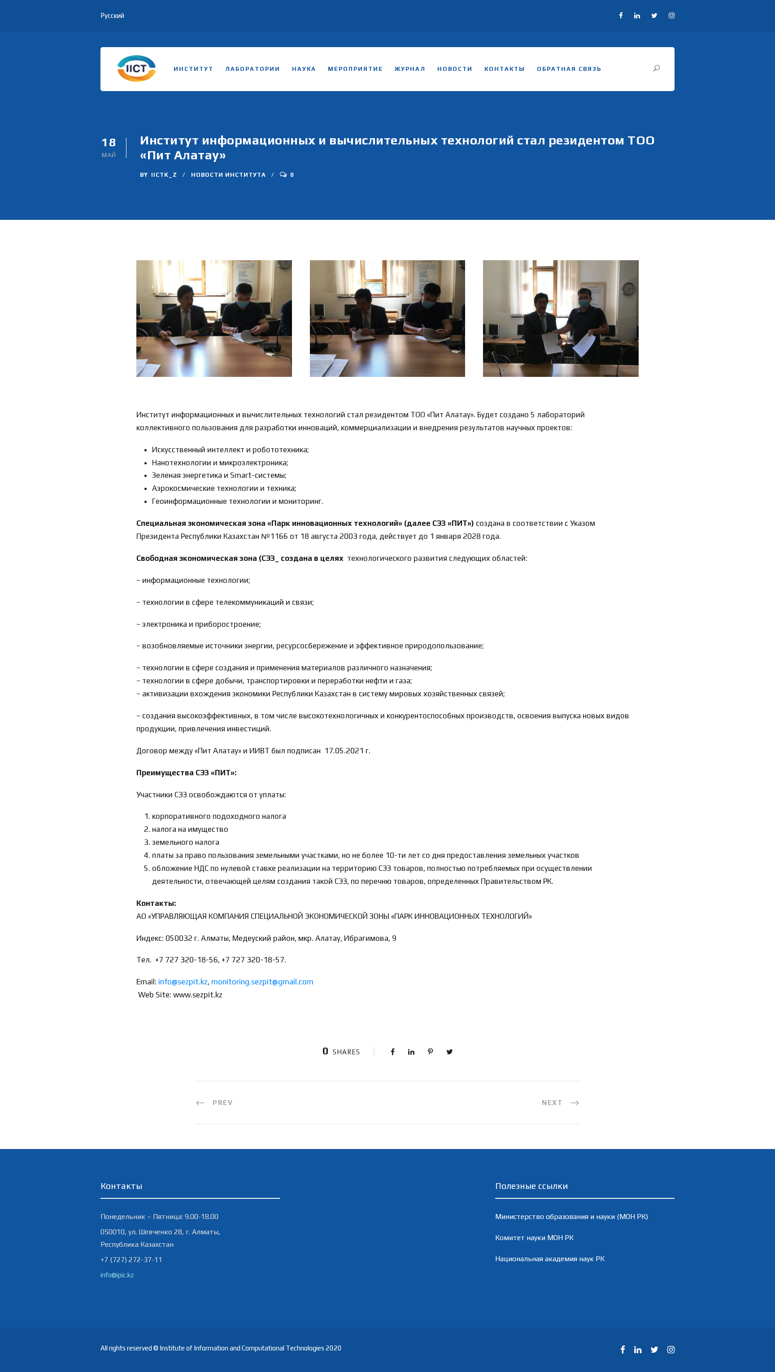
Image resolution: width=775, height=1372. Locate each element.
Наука (304, 69)
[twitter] (654, 15)
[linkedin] (637, 15)
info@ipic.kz (117, 1275)
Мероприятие (355, 69)
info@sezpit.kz (183, 981)
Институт (193, 69)
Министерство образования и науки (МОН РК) (571, 1216)
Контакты (504, 69)
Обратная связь (569, 69)
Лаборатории (252, 69)
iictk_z (164, 174)
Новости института (228, 174)
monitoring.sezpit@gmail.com (262, 981)
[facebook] (621, 15)
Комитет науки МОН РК (534, 1237)
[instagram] (672, 15)
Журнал (410, 69)
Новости (455, 69)
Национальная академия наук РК (550, 1258)
